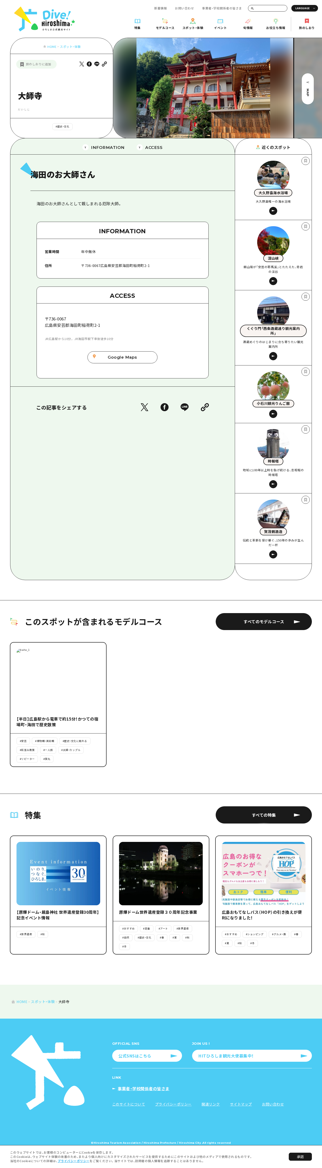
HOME (51, 46)
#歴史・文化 (62, 126)
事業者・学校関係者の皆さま (222, 8)
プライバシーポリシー (74, 1161)
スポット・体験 (70, 46)
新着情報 (160, 8)
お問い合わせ (184, 8)
